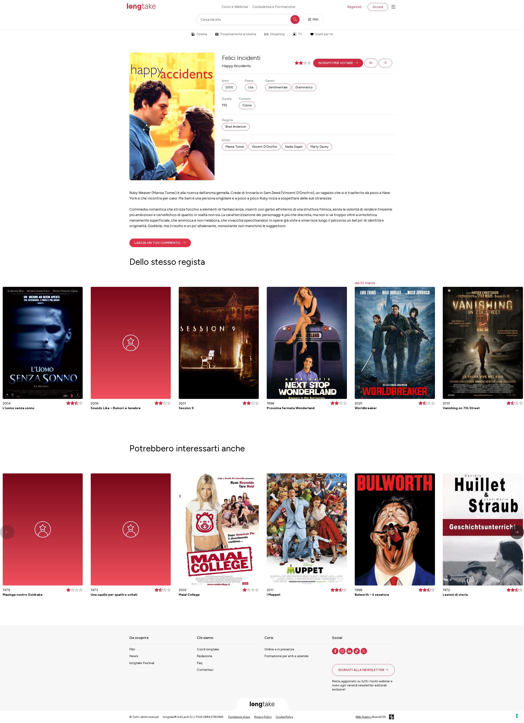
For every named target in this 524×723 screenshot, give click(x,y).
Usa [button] (250, 87)
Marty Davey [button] (319, 147)
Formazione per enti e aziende (286, 656)
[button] (338, 63)
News (133, 656)
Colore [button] (247, 105)
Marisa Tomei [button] (234, 147)
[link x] (364, 650)
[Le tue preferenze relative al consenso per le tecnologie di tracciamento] (517, 716)
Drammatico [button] (304, 87)
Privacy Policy (263, 717)
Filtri (315, 19)
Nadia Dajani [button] (294, 147)
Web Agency (364, 717)
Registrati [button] (354, 7)
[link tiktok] (357, 650)
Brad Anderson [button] (235, 126)
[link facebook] (335, 650)
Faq (199, 663)
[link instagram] (342, 650)
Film (132, 649)
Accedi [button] (378, 7)
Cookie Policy (284, 717)
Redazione (204, 656)
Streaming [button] (277, 34)
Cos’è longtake (208, 649)
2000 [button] (229, 87)
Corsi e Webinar (235, 7)
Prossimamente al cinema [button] (238, 34)
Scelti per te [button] (324, 34)
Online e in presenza (279, 649)
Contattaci (205, 670)
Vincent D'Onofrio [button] (264, 147)
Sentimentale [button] (278, 87)
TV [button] (300, 34)
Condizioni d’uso (239, 717)
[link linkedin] (349, 650)
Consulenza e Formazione (273, 7)
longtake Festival (141, 663)
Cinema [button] (201, 34)
